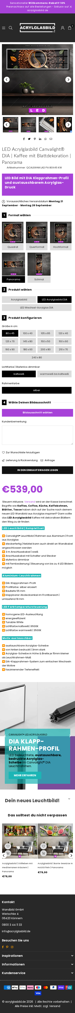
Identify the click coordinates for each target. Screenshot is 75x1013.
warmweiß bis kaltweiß (54, 374)
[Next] (68, 79)
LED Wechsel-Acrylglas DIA (36, 307)
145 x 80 (27, 341)
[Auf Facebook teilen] (24, 139)
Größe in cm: (10, 326)
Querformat (36, 247)
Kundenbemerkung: (14, 421)
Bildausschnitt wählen (37, 412)
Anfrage (49, 460)
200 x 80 (46, 349)
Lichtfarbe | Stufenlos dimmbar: (21, 367)
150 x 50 (45, 341)
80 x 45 (10, 333)
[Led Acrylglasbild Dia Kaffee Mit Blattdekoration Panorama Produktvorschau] (10, 124)
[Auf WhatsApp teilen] (45, 139)
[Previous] (7, 79)
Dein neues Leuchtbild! (32, 800)
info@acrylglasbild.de (16, 931)
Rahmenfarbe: (11, 383)
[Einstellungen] (62, 27)
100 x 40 (27, 333)
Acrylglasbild (19, 299)
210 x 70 (63, 349)
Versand (29, 502)
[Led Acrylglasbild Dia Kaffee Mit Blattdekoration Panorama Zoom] (64, 124)
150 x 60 (63, 341)
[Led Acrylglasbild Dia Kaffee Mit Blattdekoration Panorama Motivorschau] (28, 124)
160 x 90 (10, 349)
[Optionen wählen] (8, 853)
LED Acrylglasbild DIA (54, 299)
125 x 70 (10, 341)
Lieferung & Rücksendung (21, 460)
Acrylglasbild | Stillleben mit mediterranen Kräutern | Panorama (17, 867)
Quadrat (13, 247)
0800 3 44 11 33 (12, 925)
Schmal (39, 279)
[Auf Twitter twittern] (29, 139)
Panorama (13, 279)
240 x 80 (37, 357)
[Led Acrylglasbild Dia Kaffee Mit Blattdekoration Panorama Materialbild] (46, 124)
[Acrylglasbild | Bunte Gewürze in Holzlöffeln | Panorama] (55, 841)
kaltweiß (19, 374)
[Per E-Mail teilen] (51, 139)
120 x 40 (63, 333)
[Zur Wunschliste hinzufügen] (8, 846)
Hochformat (60, 247)
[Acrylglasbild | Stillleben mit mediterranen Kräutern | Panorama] (19, 841)
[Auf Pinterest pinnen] (34, 139)
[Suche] (10, 28)
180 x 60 (27, 349)
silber (36, 390)
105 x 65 (45, 333)
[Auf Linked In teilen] (40, 139)
